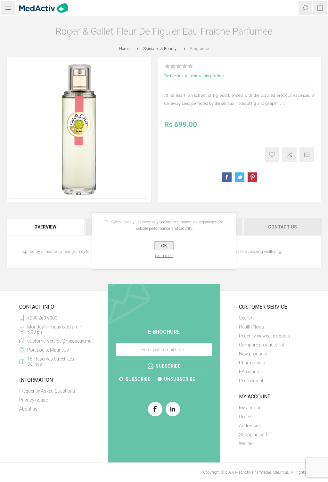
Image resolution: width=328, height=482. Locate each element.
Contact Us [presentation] (282, 226)
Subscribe (138, 379)
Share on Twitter (239, 177)
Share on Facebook (227, 177)
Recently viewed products (264, 335)
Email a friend (306, 154)
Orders (246, 416)
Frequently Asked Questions (47, 391)
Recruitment (251, 380)
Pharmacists (252, 362)
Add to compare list (289, 154)
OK (164, 245)
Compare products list (261, 344)
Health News (251, 326)
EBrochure (249, 371)
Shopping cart (253, 434)
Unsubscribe (179, 379)
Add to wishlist (272, 154)
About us (28, 408)
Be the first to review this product (194, 75)
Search (246, 317)
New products (253, 353)
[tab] (45, 227)
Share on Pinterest (252, 177)
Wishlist (247, 443)
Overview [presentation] (45, 226)
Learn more (164, 255)
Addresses (250, 425)
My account (251, 407)
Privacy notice (33, 400)
